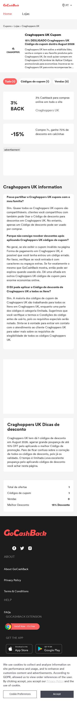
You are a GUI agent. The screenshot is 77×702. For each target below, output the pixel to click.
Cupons (7, 26)
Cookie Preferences (20, 694)
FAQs (7, 612)
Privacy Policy (12, 580)
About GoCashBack (16, 569)
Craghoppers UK (30, 26)
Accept (57, 694)
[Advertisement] (38, 386)
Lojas (16, 26)
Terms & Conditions (16, 591)
